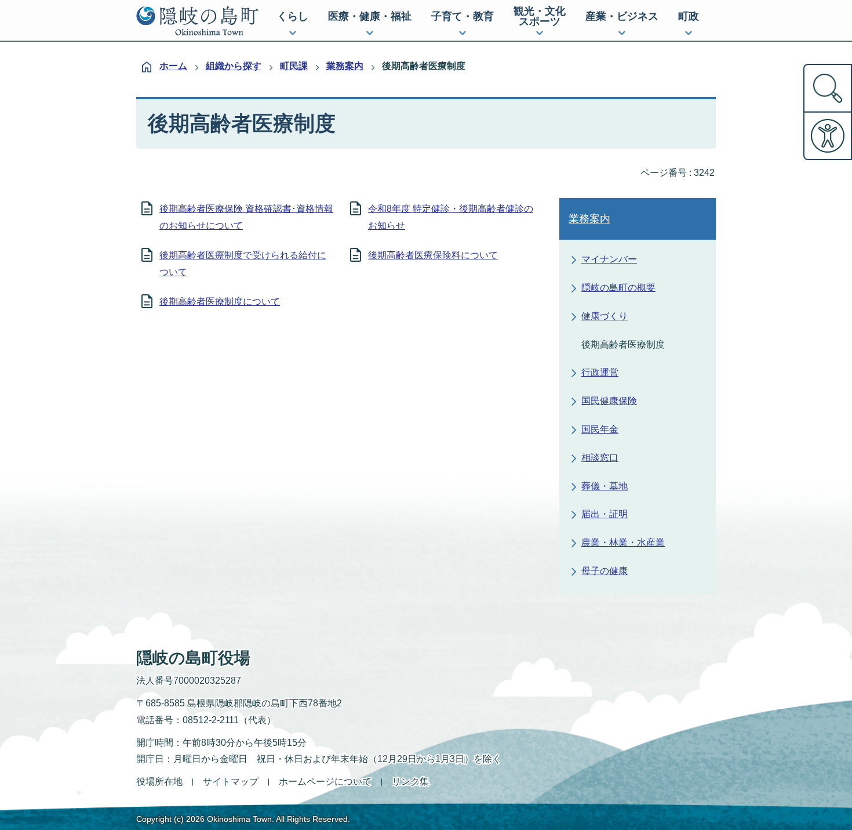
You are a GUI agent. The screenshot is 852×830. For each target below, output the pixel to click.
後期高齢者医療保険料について (433, 255)
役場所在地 (159, 781)
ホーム (173, 66)
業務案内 (344, 66)
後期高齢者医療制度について (219, 301)
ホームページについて (325, 781)
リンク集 (410, 781)
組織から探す (233, 66)
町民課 (294, 66)
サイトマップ (230, 781)
